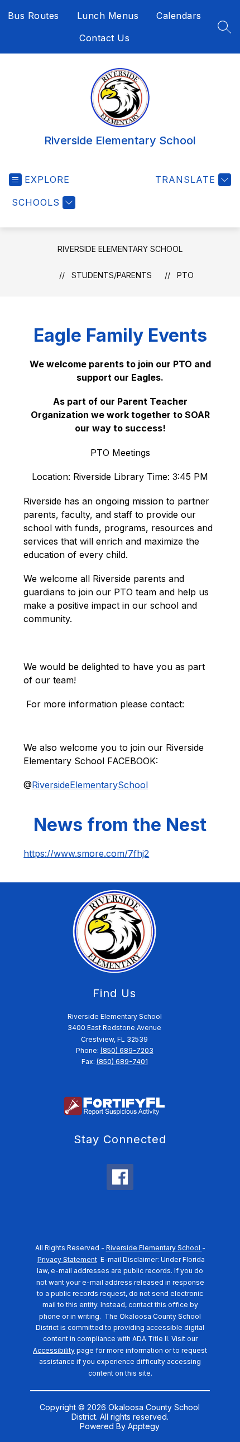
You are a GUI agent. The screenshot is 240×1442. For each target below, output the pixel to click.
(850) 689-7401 (122, 1061)
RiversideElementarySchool (90, 784)
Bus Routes (33, 15)
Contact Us (104, 37)
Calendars (178, 15)
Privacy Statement (67, 1259)
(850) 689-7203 (126, 1050)
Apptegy (144, 1426)
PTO (185, 275)
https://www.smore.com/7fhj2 (86, 853)
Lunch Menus (108, 15)
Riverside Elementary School (120, 249)
